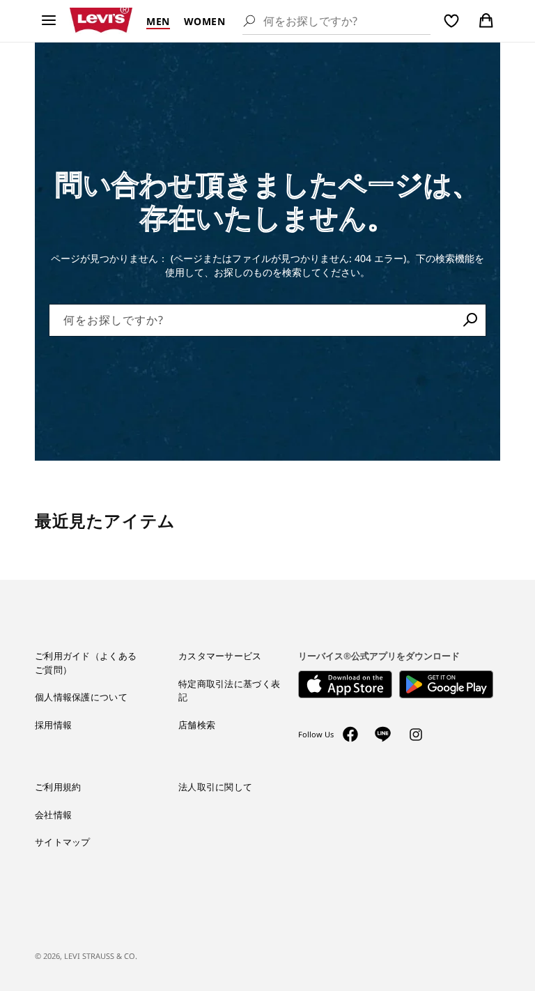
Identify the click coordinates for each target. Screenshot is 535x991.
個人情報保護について (81, 697)
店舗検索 (196, 725)
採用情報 (53, 725)
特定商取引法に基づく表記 (229, 690)
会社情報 (53, 814)
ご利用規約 (58, 787)
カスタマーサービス (220, 656)
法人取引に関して (215, 787)
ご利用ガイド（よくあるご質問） (86, 663)
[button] (49, 21)
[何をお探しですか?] (470, 320)
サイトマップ (63, 842)
